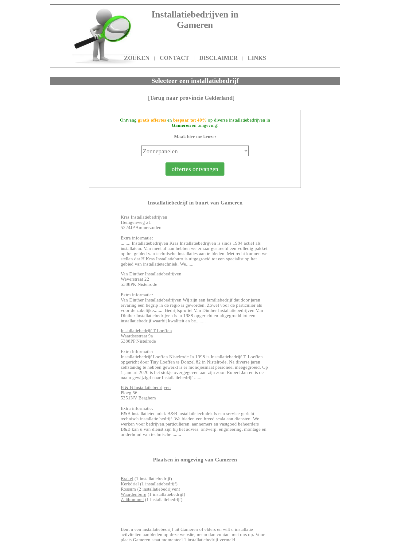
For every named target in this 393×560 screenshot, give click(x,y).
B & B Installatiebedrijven (146, 387)
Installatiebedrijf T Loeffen (146, 330)
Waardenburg (133, 494)
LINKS (257, 58)
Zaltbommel (132, 499)
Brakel (127, 478)
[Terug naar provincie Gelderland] (191, 98)
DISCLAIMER (218, 58)
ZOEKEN (137, 58)
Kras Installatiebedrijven (144, 217)
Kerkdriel (130, 483)
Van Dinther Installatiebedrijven (151, 273)
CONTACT (174, 58)
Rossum (128, 489)
